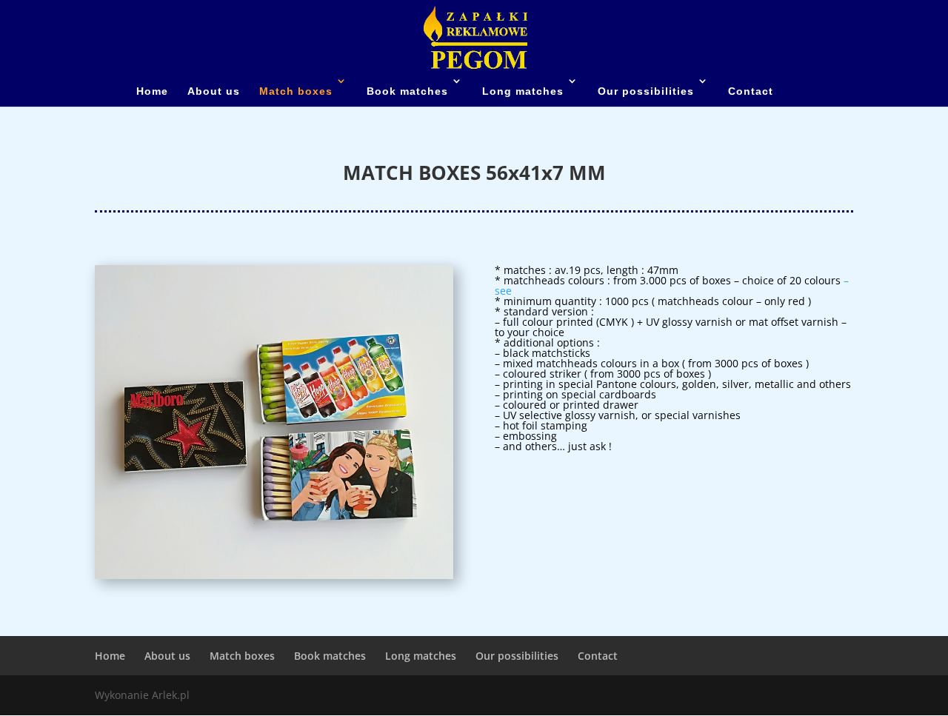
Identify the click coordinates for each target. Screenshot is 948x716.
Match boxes (296, 91)
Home (152, 91)
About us (213, 91)
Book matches (407, 91)
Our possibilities (646, 91)
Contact (750, 91)
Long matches (523, 91)
